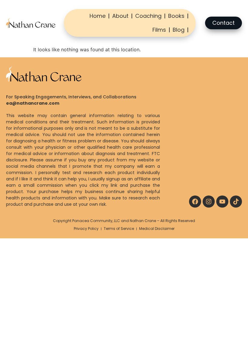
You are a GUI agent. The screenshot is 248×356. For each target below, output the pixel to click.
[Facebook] (195, 201)
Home (98, 16)
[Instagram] (209, 201)
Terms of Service (119, 228)
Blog (178, 29)
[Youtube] (222, 201)
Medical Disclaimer (157, 228)
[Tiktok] (236, 201)
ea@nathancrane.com (32, 103)
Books (176, 16)
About (120, 16)
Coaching (148, 16)
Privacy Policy (86, 228)
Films (159, 29)
